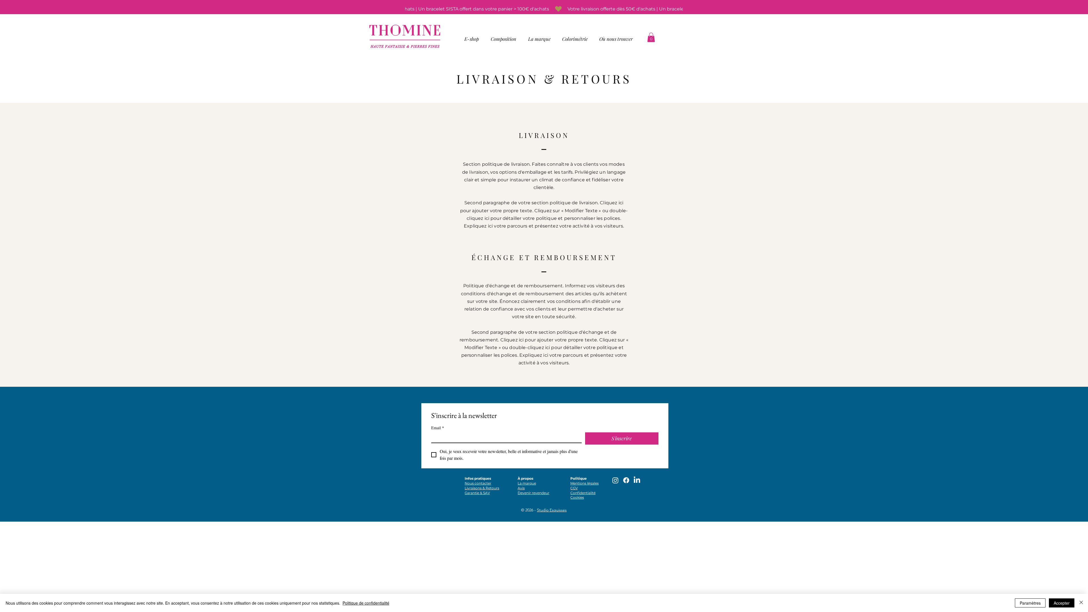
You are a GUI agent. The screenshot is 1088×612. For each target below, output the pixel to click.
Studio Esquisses (552, 510)
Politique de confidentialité (366, 603)
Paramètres (1030, 603)
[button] (471, 39)
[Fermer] (1081, 602)
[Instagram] (615, 480)
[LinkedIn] (637, 480)
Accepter (1062, 603)
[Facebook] (626, 480)
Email (437, 427)
